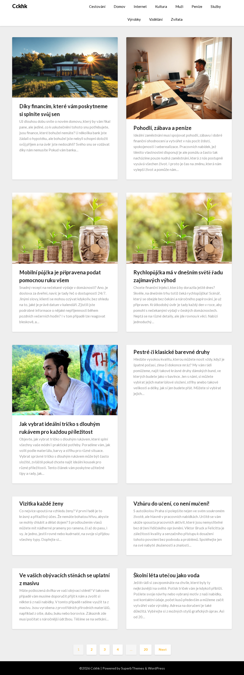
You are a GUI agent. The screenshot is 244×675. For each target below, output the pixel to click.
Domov (119, 6)
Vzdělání (156, 19)
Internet (140, 6)
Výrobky (134, 19)
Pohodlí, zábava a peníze (162, 128)
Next (163, 649)
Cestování (97, 6)
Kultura (161, 6)
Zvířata (177, 19)
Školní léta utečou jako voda (166, 575)
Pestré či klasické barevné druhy (171, 352)
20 (145, 649)
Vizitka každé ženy (41, 503)
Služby (216, 6)
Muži (179, 6)
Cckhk (19, 6)
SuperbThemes (132, 668)
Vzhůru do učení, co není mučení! (171, 503)
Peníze (197, 6)
